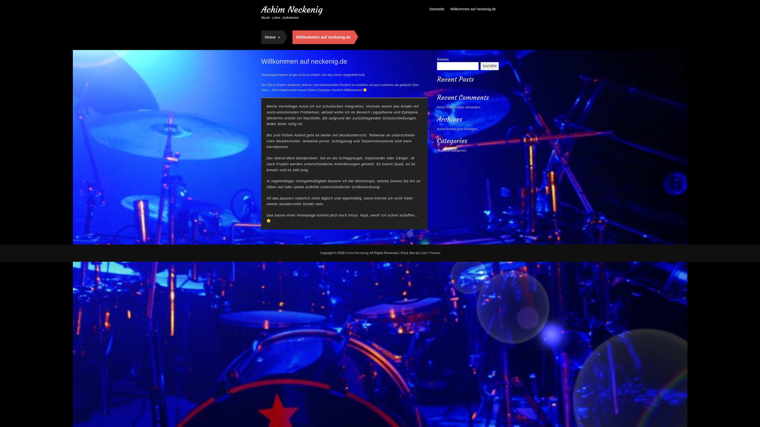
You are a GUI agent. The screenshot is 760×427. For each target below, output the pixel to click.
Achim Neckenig (292, 9)
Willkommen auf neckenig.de (473, 9)
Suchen (443, 59)
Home (272, 37)
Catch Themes (430, 253)
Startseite (436, 9)
